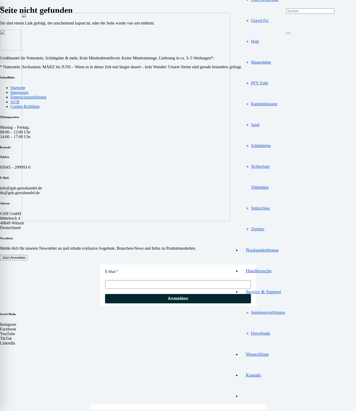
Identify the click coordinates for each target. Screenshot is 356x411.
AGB (15, 102)
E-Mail (110, 271)
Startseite (17, 87)
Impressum (19, 92)
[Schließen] (288, 33)
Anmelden (178, 298)
